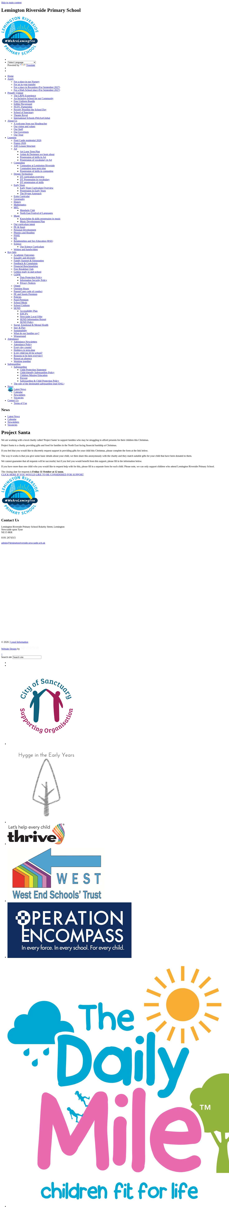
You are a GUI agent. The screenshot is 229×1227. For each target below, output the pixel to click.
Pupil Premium (21, 299)
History (17, 202)
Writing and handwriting (26, 249)
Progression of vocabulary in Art (36, 160)
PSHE (17, 235)
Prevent (23, 378)
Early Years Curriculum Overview (36, 188)
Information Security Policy (33, 280)
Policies (17, 297)
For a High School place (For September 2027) (37, 90)
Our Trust (18, 134)
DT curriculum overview (32, 176)
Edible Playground (23, 104)
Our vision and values (24, 126)
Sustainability (20, 330)
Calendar (18, 392)
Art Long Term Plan (30, 151)
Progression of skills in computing (36, 171)
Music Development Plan (32, 221)
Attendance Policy (23, 344)
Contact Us (13, 400)
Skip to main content (11, 2)
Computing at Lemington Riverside (37, 165)
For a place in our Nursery (27, 81)
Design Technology (23, 174)
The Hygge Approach (30, 193)
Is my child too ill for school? (28, 353)
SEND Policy (26, 322)
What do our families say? (26, 333)
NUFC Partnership (23, 106)
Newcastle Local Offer (31, 316)
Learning (11, 137)
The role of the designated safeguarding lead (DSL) (39, 383)
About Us (12, 120)
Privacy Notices (28, 283)
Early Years (19, 185)
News (10, 386)
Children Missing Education (34, 375)
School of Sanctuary (24, 112)
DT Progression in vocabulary (35, 179)
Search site (6, 657)
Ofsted (17, 285)
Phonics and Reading (24, 232)
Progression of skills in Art (33, 157)
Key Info (11, 252)
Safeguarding (14, 364)
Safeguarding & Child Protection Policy (39, 381)
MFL (16, 207)
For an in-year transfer (25, 84)
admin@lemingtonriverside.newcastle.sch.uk (23, 543)
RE (15, 238)
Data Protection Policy (31, 277)
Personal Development (25, 230)
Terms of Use (20, 403)
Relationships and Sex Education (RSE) (33, 241)
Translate (30, 65)
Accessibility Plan (29, 311)
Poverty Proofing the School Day (30, 109)
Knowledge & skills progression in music (40, 218)
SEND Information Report (33, 319)
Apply (10, 79)
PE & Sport (19, 227)
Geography (19, 199)
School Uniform (22, 305)
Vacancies (19, 397)
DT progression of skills (32, 182)
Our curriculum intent (24, 224)
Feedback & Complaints (26, 263)
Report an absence (23, 358)
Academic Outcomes (24, 255)
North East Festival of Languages (36, 213)
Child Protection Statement (33, 369)
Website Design (9, 649)
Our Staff (18, 129)
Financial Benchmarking (26, 266)
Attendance (13, 339)
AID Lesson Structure (24, 146)
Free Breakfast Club (23, 269)
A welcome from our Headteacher (30, 123)
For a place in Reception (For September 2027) (37, 87)
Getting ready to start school (27, 271)
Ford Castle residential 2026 (27, 140)
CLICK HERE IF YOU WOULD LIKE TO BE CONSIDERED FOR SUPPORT (42, 474)
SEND (17, 308)
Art (15, 148)
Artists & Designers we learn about (37, 154)
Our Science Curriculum (32, 246)
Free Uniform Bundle (24, 101)
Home (10, 76)
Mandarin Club (27, 210)
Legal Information (19, 642)
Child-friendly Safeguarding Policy (37, 372)
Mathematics (20, 204)
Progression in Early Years (33, 190)
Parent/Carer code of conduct (28, 291)
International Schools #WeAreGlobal (32, 118)
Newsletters (19, 395)
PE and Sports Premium (25, 294)
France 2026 (20, 143)
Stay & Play (20, 327)
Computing (19, 162)
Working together (22, 361)
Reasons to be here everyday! (28, 355)
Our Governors (21, 132)
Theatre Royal (21, 115)
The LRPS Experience (25, 95)
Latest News (20, 389)
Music (17, 216)
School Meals (20, 302)
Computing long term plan (33, 168)
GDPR (17, 274)
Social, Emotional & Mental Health (31, 325)
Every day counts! (23, 347)
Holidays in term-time (24, 350)
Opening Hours (21, 288)
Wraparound (20, 336)
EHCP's (24, 313)
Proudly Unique (15, 93)
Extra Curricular (22, 196)
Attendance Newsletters (25, 341)
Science (17, 244)
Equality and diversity (24, 257)
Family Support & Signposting (29, 260)
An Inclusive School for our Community (33, 98)
